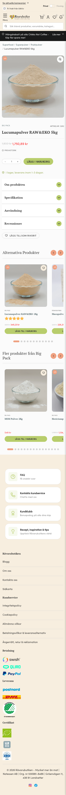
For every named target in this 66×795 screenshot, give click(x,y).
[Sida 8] (40, 341)
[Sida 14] (52, 449)
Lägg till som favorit (23, 235)
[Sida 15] (55, 449)
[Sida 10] (46, 341)
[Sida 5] (31, 341)
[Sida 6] (34, 341)
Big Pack (6, 125)
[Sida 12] (52, 341)
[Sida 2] (21, 341)
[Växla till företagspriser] (52, 6)
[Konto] (48, 17)
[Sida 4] (28, 341)
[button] (60, 59)
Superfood (8, 44)
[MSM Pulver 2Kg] (26, 391)
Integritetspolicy (12, 605)
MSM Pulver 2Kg (14, 418)
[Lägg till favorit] (43, 268)
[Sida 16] (58, 449)
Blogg (6, 561)
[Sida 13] (49, 449)
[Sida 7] (37, 341)
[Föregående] (53, 253)
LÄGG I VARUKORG (38, 161)
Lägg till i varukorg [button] (26, 331)
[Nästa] (60, 253)
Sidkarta (7, 589)
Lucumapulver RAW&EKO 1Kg (21, 313)
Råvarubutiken (56, 310)
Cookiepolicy (10, 614)
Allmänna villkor (12, 623)
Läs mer (56, 34)
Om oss (7, 570)
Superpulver (22, 44)
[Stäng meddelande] (63, 34)
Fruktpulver (36, 44)
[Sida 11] (49, 341)
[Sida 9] (43, 341)
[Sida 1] (16, 341)
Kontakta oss (10, 579)
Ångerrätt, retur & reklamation (20, 642)
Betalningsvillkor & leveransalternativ (24, 633)
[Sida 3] (24, 341)
